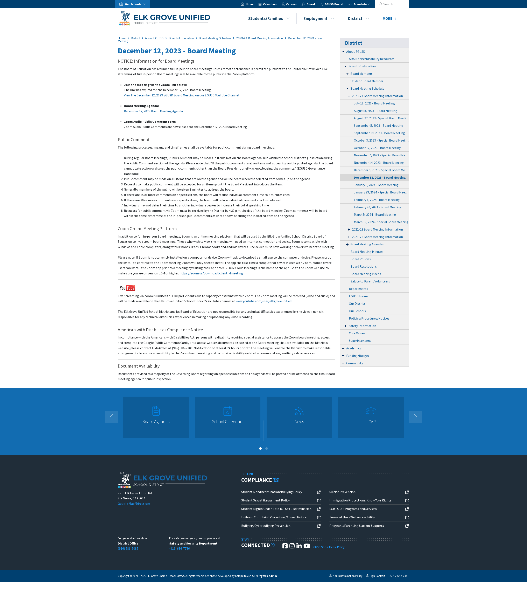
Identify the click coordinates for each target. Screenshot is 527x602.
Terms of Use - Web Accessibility (352, 517)
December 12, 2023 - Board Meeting (380, 177)
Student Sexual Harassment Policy (265, 500)
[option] (156, 419)
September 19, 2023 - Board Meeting (379, 133)
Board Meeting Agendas (367, 244)
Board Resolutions (364, 266)
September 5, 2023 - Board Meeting (378, 125)
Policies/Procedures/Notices (369, 318)
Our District (357, 303)
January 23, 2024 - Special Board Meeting (381, 192)
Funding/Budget (357, 356)
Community (354, 363)
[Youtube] (307, 547)
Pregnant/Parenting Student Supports (356, 526)
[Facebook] (285, 547)
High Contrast (377, 576)
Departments (358, 289)
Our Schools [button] (133, 4)
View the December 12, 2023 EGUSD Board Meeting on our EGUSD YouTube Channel (181, 95)
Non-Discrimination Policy (345, 576)
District (355, 18)
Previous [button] (111, 417)
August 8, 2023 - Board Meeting (375, 111)
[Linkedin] (299, 547)
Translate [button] (360, 4)
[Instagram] (292, 547)
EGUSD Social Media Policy (328, 547)
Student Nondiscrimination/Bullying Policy (271, 492)
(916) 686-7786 (179, 548)
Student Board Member (367, 81)
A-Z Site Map (398, 576)
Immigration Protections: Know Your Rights (360, 500)
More (387, 18)
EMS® (257, 576)
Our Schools (357, 311)
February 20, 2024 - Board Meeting (377, 207)
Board (311, 4)
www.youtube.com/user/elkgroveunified (263, 301)
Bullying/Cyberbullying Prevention (265, 526)
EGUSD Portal (334, 4)
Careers (291, 4)
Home (250, 4)
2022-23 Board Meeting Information (377, 229)
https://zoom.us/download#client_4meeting (211, 273)
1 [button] (260, 448)
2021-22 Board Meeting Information (377, 237)
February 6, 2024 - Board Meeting (377, 200)
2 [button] (267, 448)
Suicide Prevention (342, 492)
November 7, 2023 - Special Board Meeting (381, 155)
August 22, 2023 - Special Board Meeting (381, 118)
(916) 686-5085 (128, 548)
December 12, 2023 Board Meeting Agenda (153, 111)
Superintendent (360, 340)
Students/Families (265, 18)
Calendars (270, 4)
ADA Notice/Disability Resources (371, 59)
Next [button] (415, 417)
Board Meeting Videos (366, 274)
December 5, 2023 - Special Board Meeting (381, 170)
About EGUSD (154, 38)
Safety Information (362, 326)
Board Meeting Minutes (367, 251)
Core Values (357, 333)
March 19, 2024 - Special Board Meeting (381, 222)
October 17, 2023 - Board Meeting (377, 148)
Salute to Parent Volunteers (370, 281)
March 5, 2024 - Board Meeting (375, 214)
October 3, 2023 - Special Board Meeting (381, 140)
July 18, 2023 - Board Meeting (374, 103)
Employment (315, 18)
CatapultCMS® (243, 576)
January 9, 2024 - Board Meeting (376, 185)
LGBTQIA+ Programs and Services (353, 509)
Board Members (361, 73)
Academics (353, 348)
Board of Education (181, 38)
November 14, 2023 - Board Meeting (379, 162)
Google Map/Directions (134, 503)
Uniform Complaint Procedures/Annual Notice (274, 517)
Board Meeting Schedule (215, 38)
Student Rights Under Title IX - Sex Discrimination (276, 509)
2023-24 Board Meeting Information (259, 38)
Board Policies (361, 259)
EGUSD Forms (358, 296)
